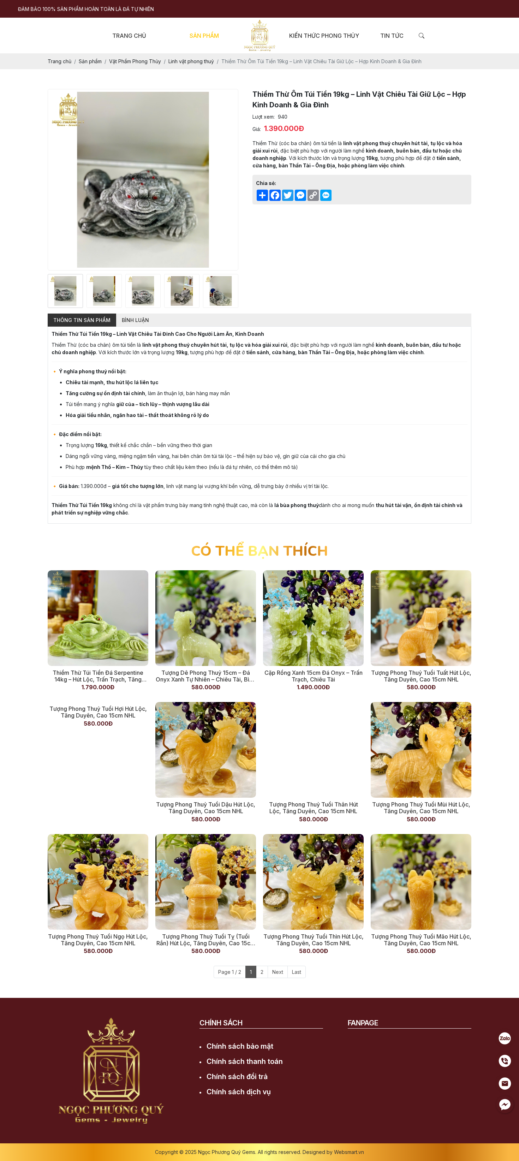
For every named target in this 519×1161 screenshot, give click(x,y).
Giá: (256, 129)
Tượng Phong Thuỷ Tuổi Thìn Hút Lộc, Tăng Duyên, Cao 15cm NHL (313, 940)
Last (296, 972)
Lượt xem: (263, 117)
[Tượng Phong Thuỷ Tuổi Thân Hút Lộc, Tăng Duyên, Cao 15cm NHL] (313, 750)
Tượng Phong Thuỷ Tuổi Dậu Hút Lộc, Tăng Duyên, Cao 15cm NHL (205, 808)
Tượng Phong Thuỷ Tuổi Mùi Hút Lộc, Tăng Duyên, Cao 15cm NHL (421, 808)
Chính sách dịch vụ (239, 1092)
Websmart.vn (349, 1152)
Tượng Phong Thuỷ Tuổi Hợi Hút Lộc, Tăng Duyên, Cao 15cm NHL (98, 808)
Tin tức (392, 35)
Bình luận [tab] (135, 320)
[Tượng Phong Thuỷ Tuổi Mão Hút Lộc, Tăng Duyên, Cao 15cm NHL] (421, 882)
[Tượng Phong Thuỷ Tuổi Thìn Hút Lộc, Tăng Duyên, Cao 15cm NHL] (313, 882)
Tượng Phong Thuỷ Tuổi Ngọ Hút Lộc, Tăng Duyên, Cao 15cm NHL (98, 940)
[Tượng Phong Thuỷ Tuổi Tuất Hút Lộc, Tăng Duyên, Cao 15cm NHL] (421, 618)
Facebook (360, 1045)
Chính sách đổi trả (237, 1076)
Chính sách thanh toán (245, 1061)
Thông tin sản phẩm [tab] (82, 320)
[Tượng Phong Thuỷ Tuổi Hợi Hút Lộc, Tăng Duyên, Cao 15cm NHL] (98, 750)
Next (277, 972)
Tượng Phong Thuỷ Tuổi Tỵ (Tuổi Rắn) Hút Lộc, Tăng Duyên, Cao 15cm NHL (205, 940)
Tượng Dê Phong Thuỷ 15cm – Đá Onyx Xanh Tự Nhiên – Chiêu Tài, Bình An (206, 676)
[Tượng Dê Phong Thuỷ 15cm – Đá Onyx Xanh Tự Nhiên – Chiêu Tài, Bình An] (205, 618)
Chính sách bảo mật (240, 1046)
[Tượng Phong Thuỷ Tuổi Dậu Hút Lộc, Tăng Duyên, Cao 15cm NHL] (205, 750)
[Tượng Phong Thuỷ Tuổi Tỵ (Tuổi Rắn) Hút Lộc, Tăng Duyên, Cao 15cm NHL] (205, 882)
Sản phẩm (204, 35)
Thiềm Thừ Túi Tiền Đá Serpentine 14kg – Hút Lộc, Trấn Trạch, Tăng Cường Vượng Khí (98, 676)
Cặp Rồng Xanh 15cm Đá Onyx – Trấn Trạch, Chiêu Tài (313, 676)
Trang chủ (129, 35)
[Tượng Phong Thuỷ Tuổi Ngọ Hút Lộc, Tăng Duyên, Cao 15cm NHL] (98, 882)
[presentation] (52, 291)
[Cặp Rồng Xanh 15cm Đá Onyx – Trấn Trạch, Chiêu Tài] (313, 618)
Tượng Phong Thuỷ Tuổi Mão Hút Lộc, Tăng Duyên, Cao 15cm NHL (421, 940)
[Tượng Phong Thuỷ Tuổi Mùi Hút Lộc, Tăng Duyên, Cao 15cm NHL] (421, 750)
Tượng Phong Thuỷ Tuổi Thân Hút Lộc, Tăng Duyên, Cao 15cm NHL (313, 808)
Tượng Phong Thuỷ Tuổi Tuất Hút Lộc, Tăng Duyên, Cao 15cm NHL (421, 676)
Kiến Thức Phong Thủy (324, 35)
